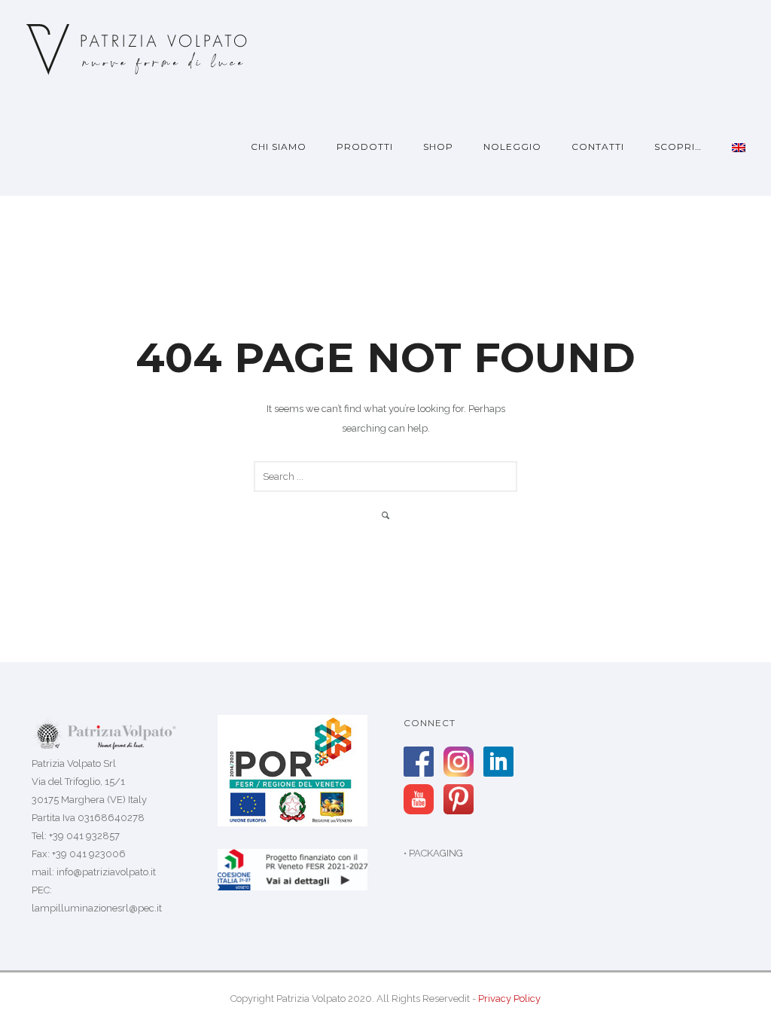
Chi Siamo (278, 146)
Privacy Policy (509, 998)
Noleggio (512, 146)
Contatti (597, 146)
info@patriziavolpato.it (106, 872)
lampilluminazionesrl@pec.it (97, 908)
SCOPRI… (678, 146)
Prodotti (365, 146)
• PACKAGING (433, 853)
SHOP (438, 146)
